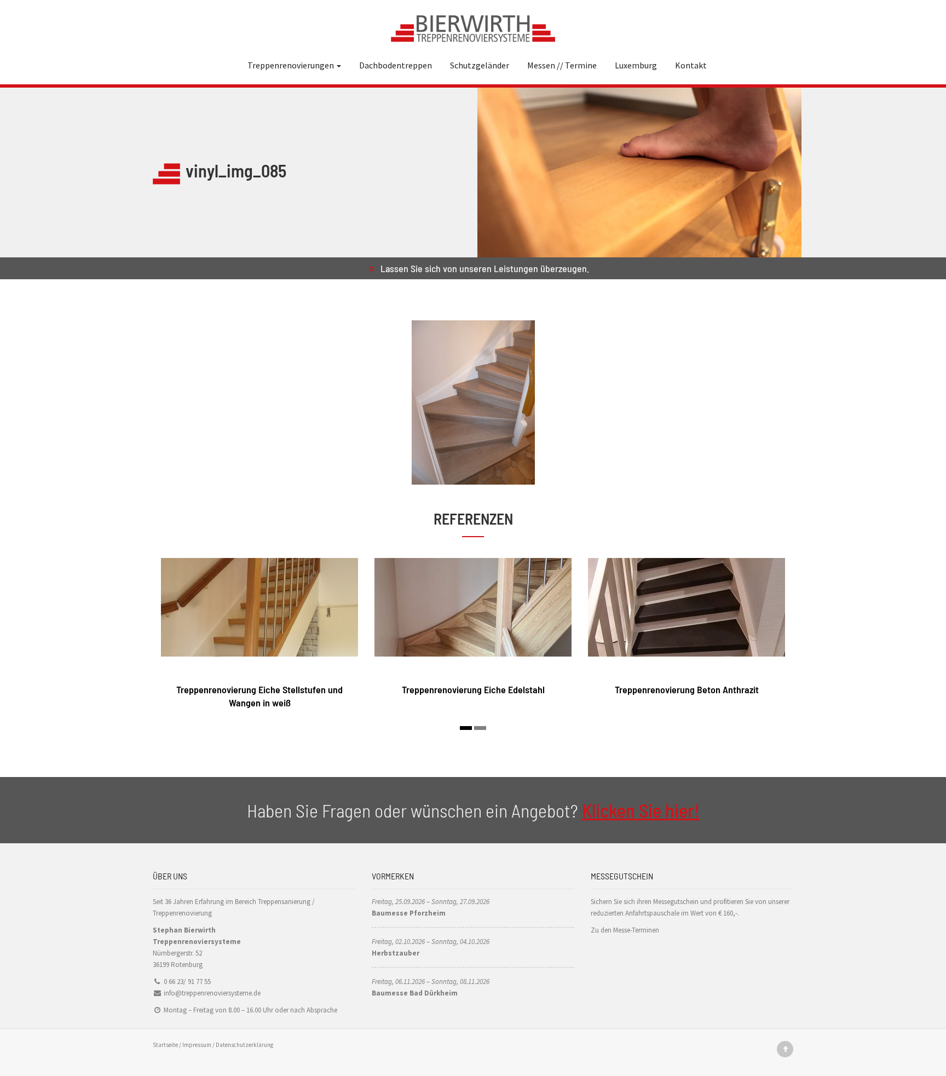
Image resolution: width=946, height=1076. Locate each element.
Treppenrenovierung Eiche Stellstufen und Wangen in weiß (259, 695)
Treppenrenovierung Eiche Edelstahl (473, 689)
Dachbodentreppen (395, 65)
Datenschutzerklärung (244, 1045)
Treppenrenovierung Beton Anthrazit (687, 689)
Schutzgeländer (479, 65)
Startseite (165, 1045)
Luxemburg (636, 65)
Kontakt (691, 65)
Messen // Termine (562, 65)
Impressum (196, 1045)
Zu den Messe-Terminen (625, 930)
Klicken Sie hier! (641, 810)
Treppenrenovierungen (291, 65)
